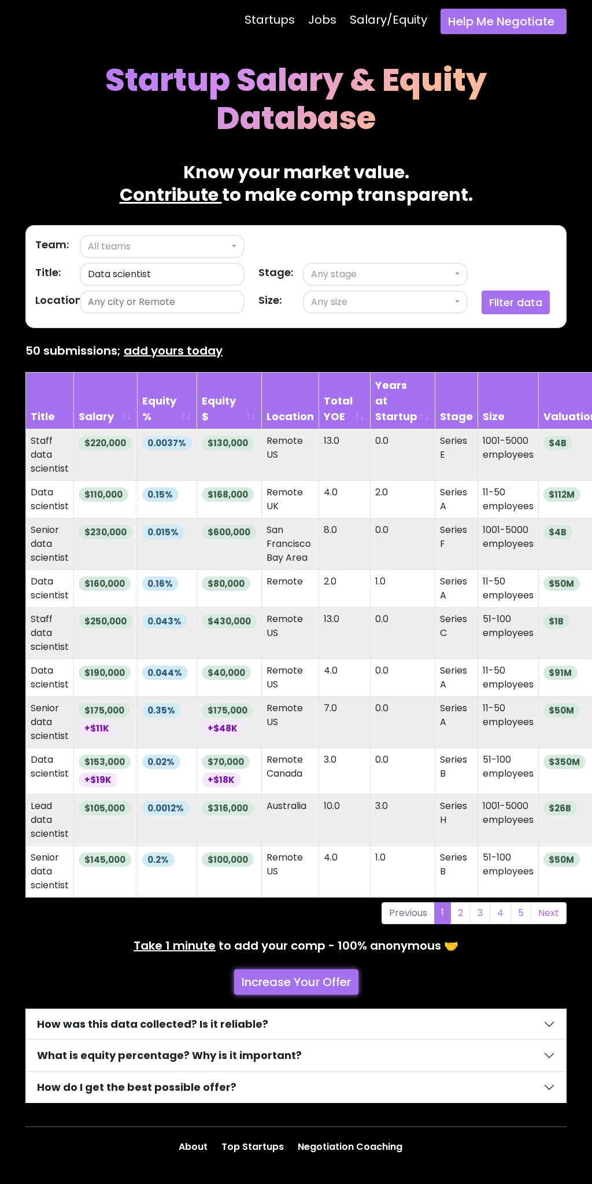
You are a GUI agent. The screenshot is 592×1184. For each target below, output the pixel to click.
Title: (48, 272)
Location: (59, 300)
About (194, 1146)
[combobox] (162, 246)
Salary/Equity (388, 20)
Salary (96, 416)
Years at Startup (396, 401)
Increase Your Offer (296, 982)
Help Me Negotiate (501, 21)
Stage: (275, 272)
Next (548, 913)
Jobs (322, 20)
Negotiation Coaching (351, 1146)
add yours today (173, 351)
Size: (270, 300)
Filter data (515, 302)
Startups (270, 20)
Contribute (171, 194)
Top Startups (253, 1146)
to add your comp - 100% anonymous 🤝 (296, 945)
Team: (52, 244)
